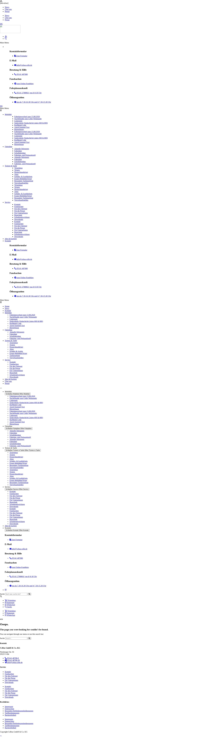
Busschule (18, 215)
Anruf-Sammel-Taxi (21, 127)
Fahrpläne (8, 147)
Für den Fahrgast (20, 209)
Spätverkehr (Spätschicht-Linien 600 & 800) (31, 123)
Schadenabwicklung (22, 217)
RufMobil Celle (20, 125)
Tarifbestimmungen (12, 713)
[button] (103, 43)
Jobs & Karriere (11, 239)
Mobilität (8, 114)
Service (7, 202)
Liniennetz (18, 121)
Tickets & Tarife (11, 166)
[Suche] (29, 594)
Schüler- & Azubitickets (23, 177)
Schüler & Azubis (16, 351)
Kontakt (17, 204)
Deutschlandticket (21, 172)
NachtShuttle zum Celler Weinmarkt (27, 119)
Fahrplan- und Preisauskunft (25, 155)
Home (7, 306)
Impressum (9, 707)
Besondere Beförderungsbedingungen (19, 711)
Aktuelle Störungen (21, 149)
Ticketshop (18, 168)
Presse (7, 11)
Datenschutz (9, 709)
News (7, 7)
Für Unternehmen (21, 213)
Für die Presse (19, 211)
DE (1, 24)
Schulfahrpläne (20, 153)
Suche (2, 594)
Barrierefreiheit (10, 715)
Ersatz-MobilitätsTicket (23, 179)
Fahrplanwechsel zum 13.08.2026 (27, 117)
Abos (16, 174)
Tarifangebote (15, 356)
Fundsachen (18, 207)
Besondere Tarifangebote (23, 181)
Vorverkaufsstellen (21, 183)
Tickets (17, 170)
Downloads (18, 219)
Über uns (8, 9)
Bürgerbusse (19, 129)
